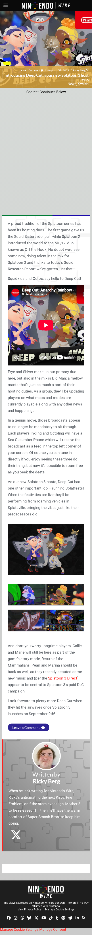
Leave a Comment (30, 70)
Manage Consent (52, 929)
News (72, 84)
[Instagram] (15, 918)
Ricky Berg (79, 70)
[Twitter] (36, 918)
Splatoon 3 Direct (62, 678)
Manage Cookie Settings (59, 909)
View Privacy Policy (29, 909)
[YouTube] (44, 918)
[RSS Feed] (83, 918)
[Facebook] (9, 918)
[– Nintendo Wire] (46, 891)
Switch (83, 84)
